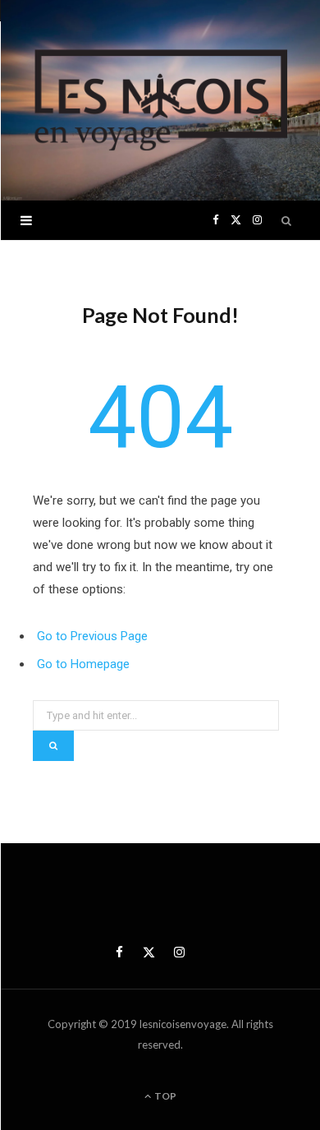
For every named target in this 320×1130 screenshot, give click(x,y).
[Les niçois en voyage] (160, 100)
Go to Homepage (83, 664)
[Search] (287, 220)
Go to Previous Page (92, 636)
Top (164, 1096)
